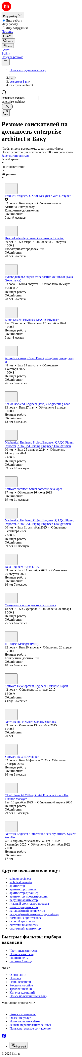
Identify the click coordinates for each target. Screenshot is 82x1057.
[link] (8, 40)
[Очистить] (7, 106)
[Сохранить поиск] (6, 113)
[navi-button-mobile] (6, 62)
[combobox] (20, 98)
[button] (6, 50)
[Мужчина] (11, 188)
